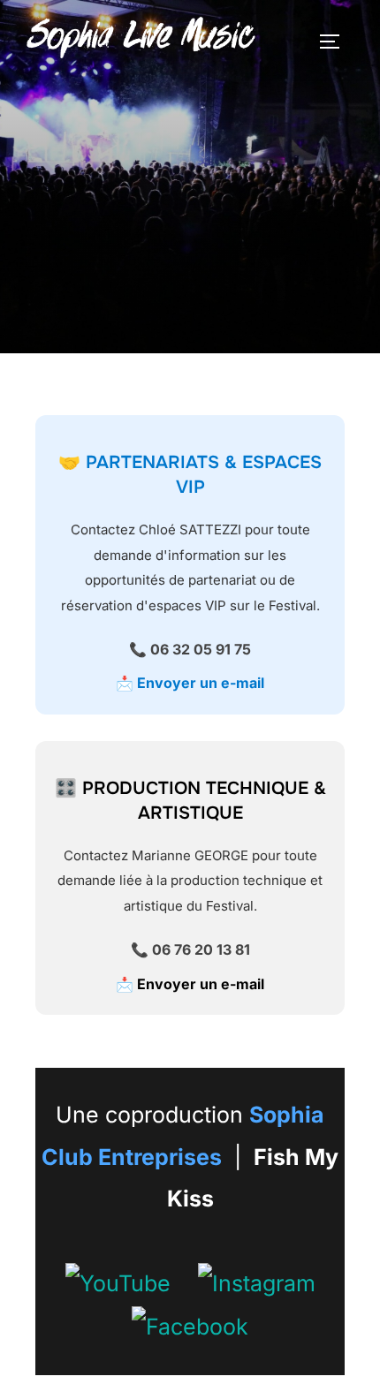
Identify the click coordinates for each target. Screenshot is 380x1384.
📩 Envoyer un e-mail (190, 683)
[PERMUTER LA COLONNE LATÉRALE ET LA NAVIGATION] (335, 41)
